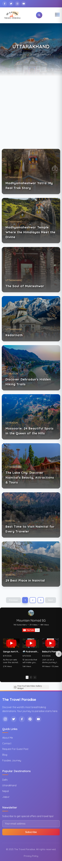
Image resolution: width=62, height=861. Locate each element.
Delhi (5, 779)
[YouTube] (23, 3)
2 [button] (30, 677)
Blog (4, 754)
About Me (7, 737)
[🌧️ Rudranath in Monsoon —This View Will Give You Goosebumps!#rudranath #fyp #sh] (31, 643)
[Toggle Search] (39, 15)
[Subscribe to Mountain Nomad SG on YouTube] (31, 630)
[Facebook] (4, 3)
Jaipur (5, 796)
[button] (3, 653)
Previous (13, 600)
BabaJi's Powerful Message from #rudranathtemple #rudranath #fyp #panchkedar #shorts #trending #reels (50, 651)
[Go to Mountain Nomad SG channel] (31, 613)
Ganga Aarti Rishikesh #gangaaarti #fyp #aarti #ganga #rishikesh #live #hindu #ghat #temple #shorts (11, 651)
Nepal (5, 791)
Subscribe (31, 832)
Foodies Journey (11, 760)
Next (50, 600)
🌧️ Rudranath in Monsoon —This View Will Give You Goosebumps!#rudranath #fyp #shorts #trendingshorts (31, 651)
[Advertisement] (31, 109)
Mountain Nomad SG (31, 620)
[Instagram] (17, 3)
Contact (6, 743)
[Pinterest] (30, 719)
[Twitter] (11, 3)
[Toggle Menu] (57, 15)
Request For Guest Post (15, 748)
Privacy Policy (31, 856)
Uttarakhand (9, 785)
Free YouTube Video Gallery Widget (29, 687)
